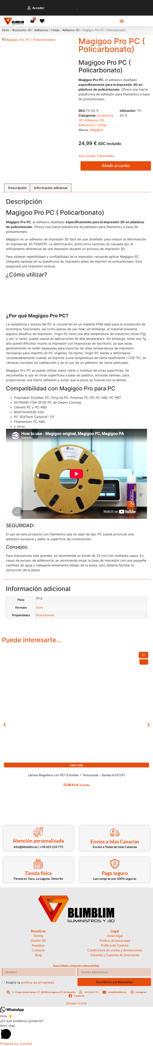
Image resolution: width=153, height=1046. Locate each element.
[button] (122, 21)
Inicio (5, 30)
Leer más (76, 765)
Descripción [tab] (17, 188)
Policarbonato (45, 615)
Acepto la (30, 982)
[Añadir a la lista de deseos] (143, 655)
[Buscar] (72, 8)
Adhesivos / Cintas (46, 30)
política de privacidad (37, 982)
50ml (39, 607)
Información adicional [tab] (50, 188)
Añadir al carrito (116, 166)
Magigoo (96, 130)
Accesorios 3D (21, 30)
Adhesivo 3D (70, 30)
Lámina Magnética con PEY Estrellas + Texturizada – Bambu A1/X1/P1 (76, 775)
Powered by (16, 1044)
